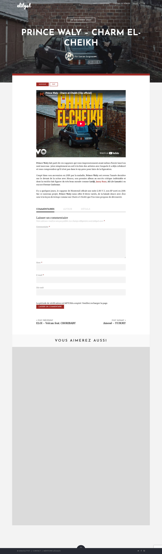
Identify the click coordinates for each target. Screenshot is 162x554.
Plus (135, 4)
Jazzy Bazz (101, 181)
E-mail (40, 275)
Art (95, 4)
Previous (18, 436)
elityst (24, 5)
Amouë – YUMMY (114, 323)
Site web (40, 287)
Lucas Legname (88, 56)
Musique (105, 4)
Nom (39, 262)
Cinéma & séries (121, 4)
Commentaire (43, 227)
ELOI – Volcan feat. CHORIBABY (56, 323)
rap (53, 84)
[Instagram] (144, 551)
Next (144, 436)
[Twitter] (138, 551)
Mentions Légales (52, 551)
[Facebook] (141, 551)
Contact (37, 551)
